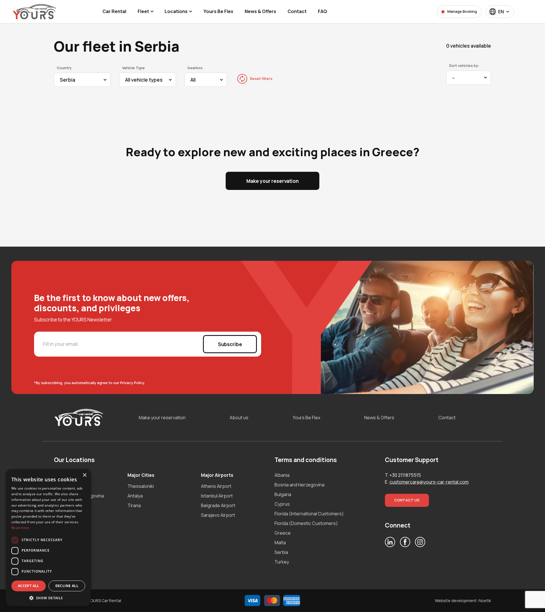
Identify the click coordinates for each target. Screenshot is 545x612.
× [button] (84, 475)
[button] (48, 598)
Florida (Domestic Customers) (306, 523)
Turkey (281, 562)
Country (64, 67)
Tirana (134, 505)
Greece (282, 533)
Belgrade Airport (218, 505)
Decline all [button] (66, 585)
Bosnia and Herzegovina (299, 485)
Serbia (281, 552)
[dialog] (48, 537)
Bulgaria (282, 494)
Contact (447, 417)
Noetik (485, 600)
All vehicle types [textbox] (144, 80)
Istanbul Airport (217, 496)
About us (239, 417)
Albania (282, 475)
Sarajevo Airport (218, 515)
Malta (280, 542)
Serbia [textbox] (67, 80)
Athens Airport (216, 486)
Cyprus (282, 504)
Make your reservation (272, 181)
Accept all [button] (28, 585)
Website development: (456, 600)
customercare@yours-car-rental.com (429, 482)
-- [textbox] (453, 78)
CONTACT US (407, 500)
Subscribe (230, 344)
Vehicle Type (133, 67)
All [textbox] (193, 80)
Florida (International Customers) (309, 514)
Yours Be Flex (306, 417)
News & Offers (379, 417)
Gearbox (195, 67)
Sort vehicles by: (464, 65)
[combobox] (500, 11)
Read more (20, 527)
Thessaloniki (140, 486)
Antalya (135, 496)
